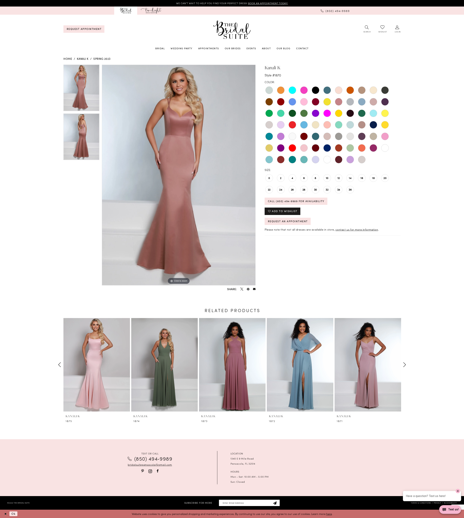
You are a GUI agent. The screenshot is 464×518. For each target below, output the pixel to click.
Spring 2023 (102, 58)
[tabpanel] (81, 89)
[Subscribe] (275, 503)
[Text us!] (450, 510)
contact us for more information (356, 229)
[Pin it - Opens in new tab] (248, 289)
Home (67, 58)
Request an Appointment (288, 221)
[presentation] (96, 365)
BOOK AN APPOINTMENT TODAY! (268, 3)
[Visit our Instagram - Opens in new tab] (150, 471)
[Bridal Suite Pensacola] (125, 11)
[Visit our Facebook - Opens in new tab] (158, 471)
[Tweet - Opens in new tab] (241, 289)
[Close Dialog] (5, 514)
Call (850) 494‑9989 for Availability (296, 201)
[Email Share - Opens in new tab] (254, 289)
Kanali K (83, 58)
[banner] (232, 30)
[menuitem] (125, 11)
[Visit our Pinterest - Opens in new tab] (142, 471)
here (329, 514)
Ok (13, 513)
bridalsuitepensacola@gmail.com (150, 464)
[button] (397, 29)
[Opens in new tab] (151, 11)
